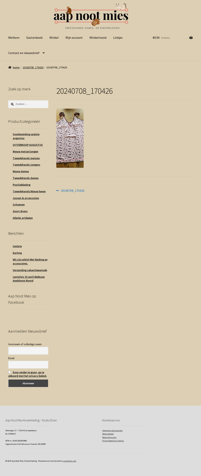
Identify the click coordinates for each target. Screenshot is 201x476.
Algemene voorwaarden (112, 430)
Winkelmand (98, 37)
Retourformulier (109, 437)
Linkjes (118, 37)
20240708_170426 (33, 67)
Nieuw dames (21, 171)
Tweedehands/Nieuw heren (29, 191)
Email (11, 358)
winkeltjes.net (69, 461)
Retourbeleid (108, 434)
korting (17, 253)
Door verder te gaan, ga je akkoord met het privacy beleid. (27, 374)
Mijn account (74, 37)
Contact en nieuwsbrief (23, 53)
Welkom (13, 37)
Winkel (54, 37)
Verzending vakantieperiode (30, 270)
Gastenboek (34, 37)
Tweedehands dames (26, 178)
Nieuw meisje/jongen (25, 151)
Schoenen (19, 204)
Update (17, 246)
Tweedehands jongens (26, 164)
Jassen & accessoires (26, 198)
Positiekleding (21, 184)
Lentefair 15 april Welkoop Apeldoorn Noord (29, 278)
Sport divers (20, 211)
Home (16, 67)
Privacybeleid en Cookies (113, 440)
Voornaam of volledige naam (25, 344)
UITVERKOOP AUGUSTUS (28, 145)
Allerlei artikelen (23, 218)
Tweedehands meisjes (26, 158)
